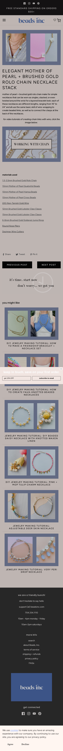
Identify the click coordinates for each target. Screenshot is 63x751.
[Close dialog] (61, 369)
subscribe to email (46, 378)
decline (25, 744)
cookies (14, 730)
